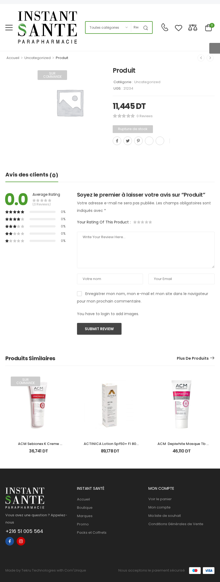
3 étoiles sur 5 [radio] (143, 222)
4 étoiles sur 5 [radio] (146, 222)
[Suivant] (210, 58)
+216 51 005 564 (24, 531)
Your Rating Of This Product (104, 222)
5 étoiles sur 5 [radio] (150, 222)
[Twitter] (127, 141)
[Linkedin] (160, 141)
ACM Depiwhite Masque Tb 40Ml (181, 446)
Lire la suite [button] (38, 453)
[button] (9, 27)
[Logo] (47, 27)
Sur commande (52, 75)
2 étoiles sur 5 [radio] (139, 222)
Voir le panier (160, 499)
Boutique (85, 507)
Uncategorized (37, 57)
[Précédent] (201, 58)
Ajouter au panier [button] (110, 453)
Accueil (12, 57)
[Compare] (192, 27)
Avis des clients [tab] (31, 175)
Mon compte (159, 507)
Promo (83, 524)
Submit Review (99, 328)
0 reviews (145, 116)
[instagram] (21, 541)
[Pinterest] (138, 141)
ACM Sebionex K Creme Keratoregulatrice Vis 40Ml (38, 446)
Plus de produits (193, 358)
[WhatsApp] (149, 141)
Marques (85, 515)
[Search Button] (146, 27)
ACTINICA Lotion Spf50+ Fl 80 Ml (110, 446)
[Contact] (165, 27)
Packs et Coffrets (92, 532)
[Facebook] (117, 141)
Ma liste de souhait (164, 515)
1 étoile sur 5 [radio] (135, 222)
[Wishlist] (178, 27)
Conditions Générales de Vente (175, 523)
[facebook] (9, 541)
